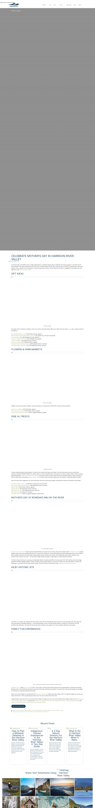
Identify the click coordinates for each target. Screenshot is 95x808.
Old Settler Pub (15, 492)
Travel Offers (68, 4)
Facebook (24, 700)
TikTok (13, 700)
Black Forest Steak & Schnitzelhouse (20, 485)
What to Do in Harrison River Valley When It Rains (75, 735)
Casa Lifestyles (15, 337)
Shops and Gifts (56, 710)
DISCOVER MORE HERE (18, 706)
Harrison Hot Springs (28, 711)
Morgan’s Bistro (15, 488)
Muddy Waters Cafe (34, 477)
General (39, 710)
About (80, 4)
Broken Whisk (14, 487)
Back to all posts (16, 10)
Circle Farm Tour (16, 710)
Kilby (17, 621)
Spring (61, 710)
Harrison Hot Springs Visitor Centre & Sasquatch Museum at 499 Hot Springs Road (56, 700)
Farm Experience (28, 710)
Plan (55, 4)
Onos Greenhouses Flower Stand (19, 412)
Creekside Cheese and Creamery (30, 475)
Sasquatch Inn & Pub (16, 493)
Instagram (80, 699)
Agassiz (14, 711)
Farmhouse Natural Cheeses (18, 339)
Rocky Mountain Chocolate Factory (20, 344)
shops (69, 329)
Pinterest (17, 700)
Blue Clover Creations (16, 409)
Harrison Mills (37, 711)
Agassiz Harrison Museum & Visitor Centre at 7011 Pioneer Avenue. (28, 702)
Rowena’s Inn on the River (18, 551)
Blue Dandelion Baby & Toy (18, 334)
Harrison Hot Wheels (41, 694)
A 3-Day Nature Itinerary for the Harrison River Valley (56, 735)
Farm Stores (34, 710)
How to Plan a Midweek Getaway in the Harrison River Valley (18, 735)
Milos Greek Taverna (16, 490)
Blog (75, 4)
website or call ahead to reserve (67, 563)
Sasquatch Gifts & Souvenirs (18, 345)
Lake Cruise (27, 687)
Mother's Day (46, 711)
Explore (44, 4)
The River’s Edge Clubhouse (18, 483)
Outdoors (50, 710)
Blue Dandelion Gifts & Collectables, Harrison (23, 335)
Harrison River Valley (25, 269)
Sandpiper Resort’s (74, 551)
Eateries (22, 710)
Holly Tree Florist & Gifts (17, 411)
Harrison (22, 711)
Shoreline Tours (15, 687)
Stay (50, 4)
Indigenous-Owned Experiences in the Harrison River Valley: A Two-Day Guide (37, 739)
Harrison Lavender (16, 342)
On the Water (44, 710)
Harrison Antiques (16, 340)
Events (61, 4)
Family (18, 711)
